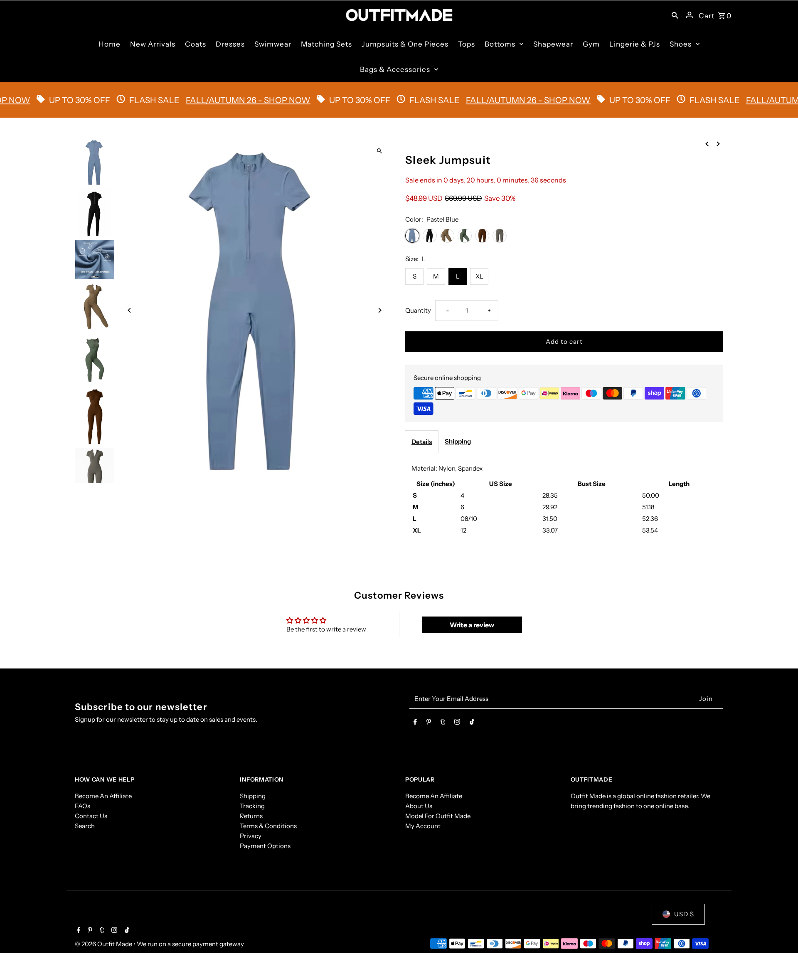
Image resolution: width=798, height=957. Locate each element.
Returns (251, 816)
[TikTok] (472, 723)
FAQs (82, 806)
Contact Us (91, 816)
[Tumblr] (443, 723)
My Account (423, 826)
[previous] (707, 143)
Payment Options (265, 846)
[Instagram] (457, 723)
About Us (418, 806)
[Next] (379, 310)
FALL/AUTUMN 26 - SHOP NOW (225, 100)
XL (479, 276)
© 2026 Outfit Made (104, 944)
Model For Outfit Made (437, 816)
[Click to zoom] (379, 151)
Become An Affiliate (103, 796)
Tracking (252, 806)
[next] (718, 143)
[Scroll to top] (780, 935)
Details (421, 442)
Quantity (418, 310)
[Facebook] (415, 723)
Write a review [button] (472, 625)
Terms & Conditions (268, 826)
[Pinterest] (428, 723)
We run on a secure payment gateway (190, 944)
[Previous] (130, 310)
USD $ (684, 914)
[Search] (675, 14)
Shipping (458, 441)
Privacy (250, 836)
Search (85, 826)
